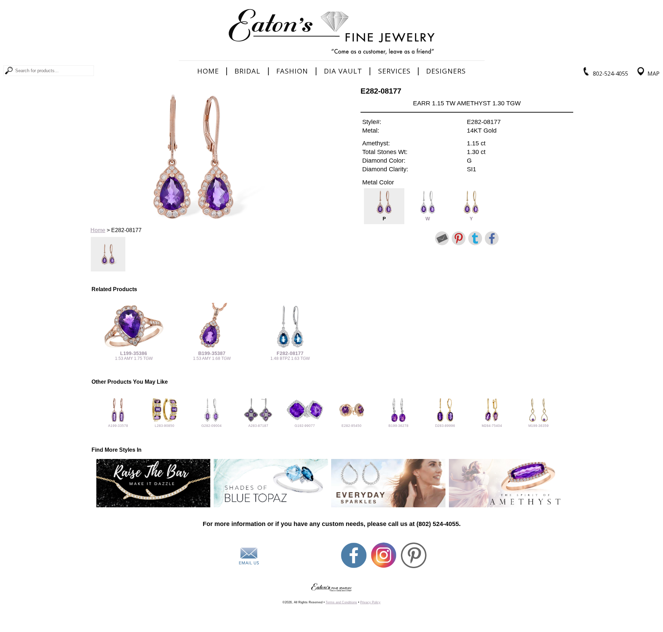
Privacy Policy (370, 602)
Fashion (292, 71)
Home (208, 71)
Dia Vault (343, 71)
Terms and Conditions (341, 602)
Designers (446, 71)
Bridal (247, 71)
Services (394, 71)
